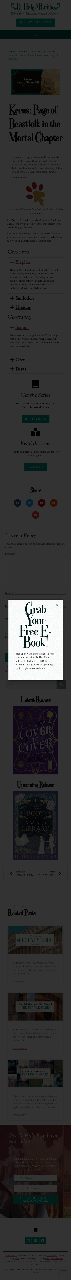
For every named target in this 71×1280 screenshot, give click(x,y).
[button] (57, 605)
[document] (35, 640)
